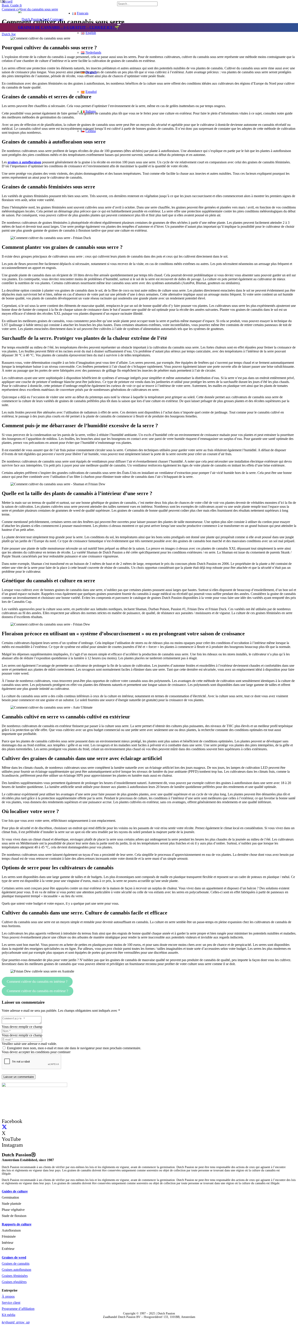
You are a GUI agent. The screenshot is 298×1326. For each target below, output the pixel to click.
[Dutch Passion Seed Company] (40, 19)
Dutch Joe (9, 34)
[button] (16, 1322)
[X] (4, 1127)
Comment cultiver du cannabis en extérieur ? (37, 991)
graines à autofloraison (24, 162)
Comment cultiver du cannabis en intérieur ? (37, 981)
